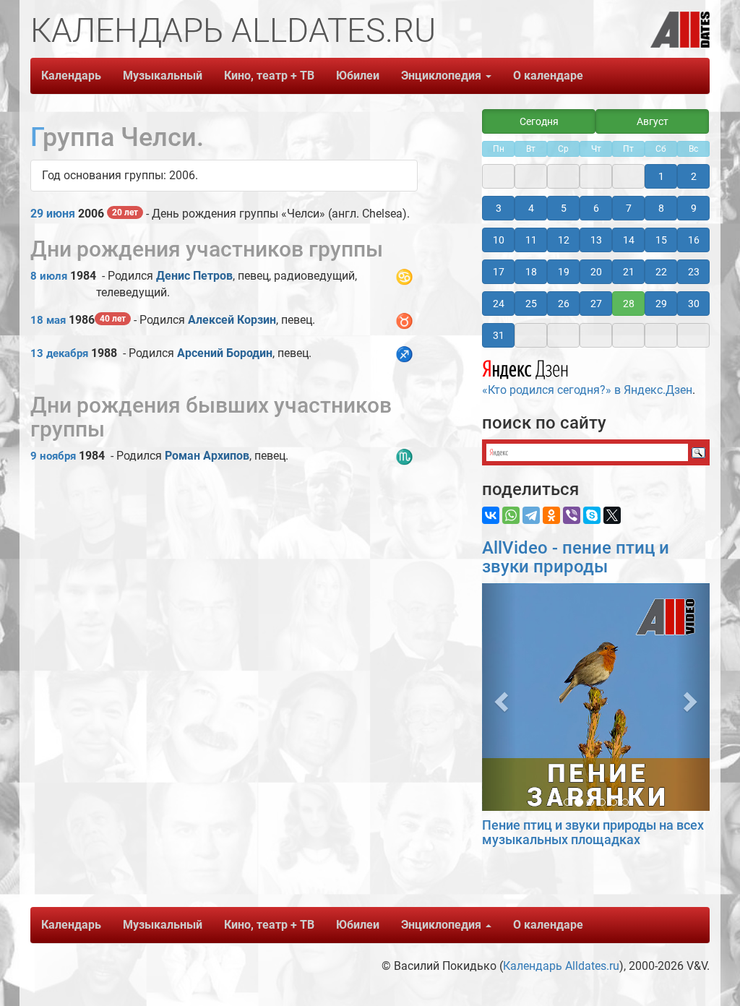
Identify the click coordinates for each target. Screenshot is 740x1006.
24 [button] (498, 303)
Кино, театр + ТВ (269, 75)
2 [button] (694, 176)
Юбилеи (357, 75)
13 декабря (59, 353)
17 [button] (498, 272)
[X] (612, 515)
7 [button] (629, 208)
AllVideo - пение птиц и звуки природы (575, 557)
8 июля (48, 276)
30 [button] (694, 303)
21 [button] (628, 272)
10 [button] (498, 240)
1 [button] (661, 176)
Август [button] (652, 121)
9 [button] (694, 208)
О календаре (548, 75)
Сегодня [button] (539, 121)
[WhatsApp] (511, 515)
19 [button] (563, 272)
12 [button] (563, 240)
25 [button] (531, 303)
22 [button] (661, 272)
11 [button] (531, 240)
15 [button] (661, 240)
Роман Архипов (207, 456)
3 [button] (499, 208)
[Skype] (592, 515)
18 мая (48, 320)
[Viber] (571, 515)
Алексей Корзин (232, 320)
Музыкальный (162, 75)
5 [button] (564, 208)
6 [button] (596, 208)
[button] (499, 697)
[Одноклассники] (551, 515)
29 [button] (661, 303)
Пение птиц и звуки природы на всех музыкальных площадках (593, 832)
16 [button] (694, 240)
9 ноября (53, 456)
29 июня (52, 213)
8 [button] (661, 208)
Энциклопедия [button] (442, 75)
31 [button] (498, 335)
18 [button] (531, 272)
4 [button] (531, 208)
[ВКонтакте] (490, 515)
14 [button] (628, 240)
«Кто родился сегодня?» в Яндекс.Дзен (587, 390)
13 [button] (596, 240)
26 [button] (563, 303)
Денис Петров (194, 276)
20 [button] (596, 272)
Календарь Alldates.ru (561, 966)
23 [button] (694, 272)
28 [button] (628, 303)
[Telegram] (531, 515)
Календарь (71, 75)
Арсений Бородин (224, 353)
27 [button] (596, 303)
